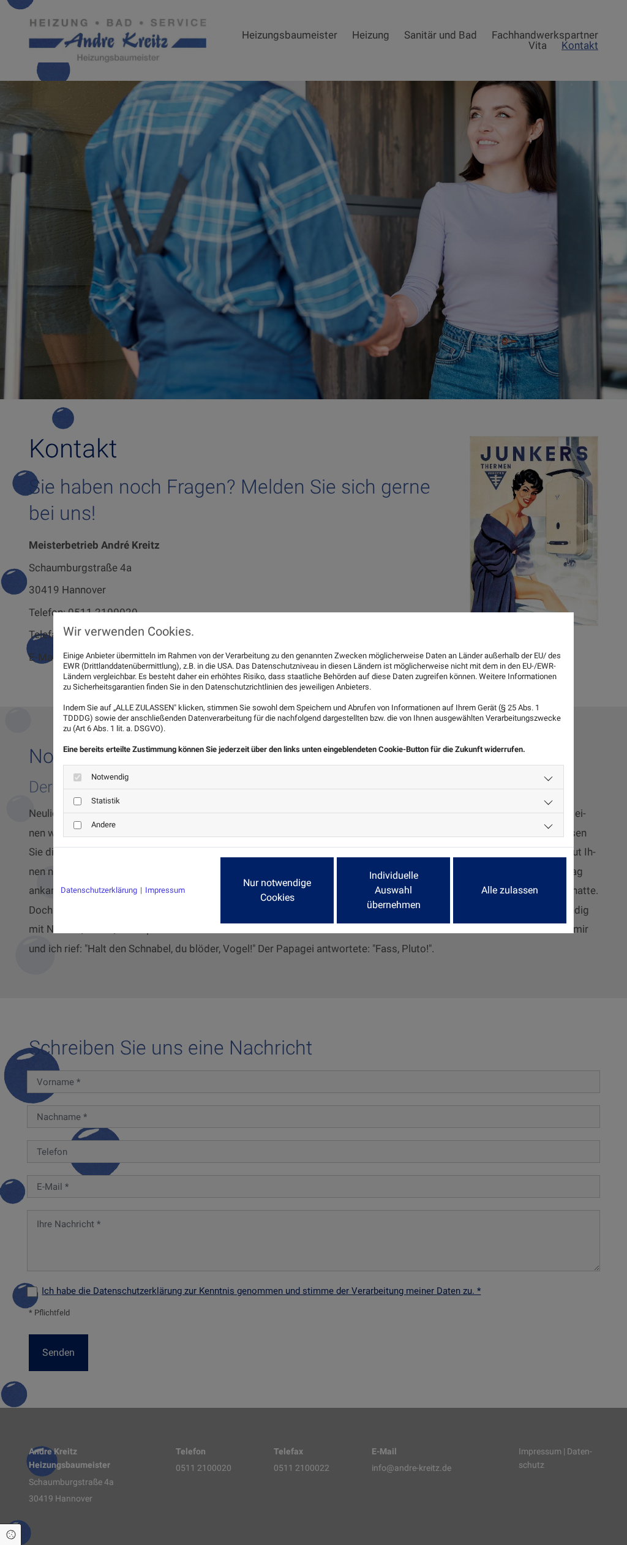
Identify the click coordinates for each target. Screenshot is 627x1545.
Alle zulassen (509, 890)
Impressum (165, 890)
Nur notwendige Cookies (277, 890)
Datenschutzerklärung (99, 890)
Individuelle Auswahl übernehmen (394, 890)
